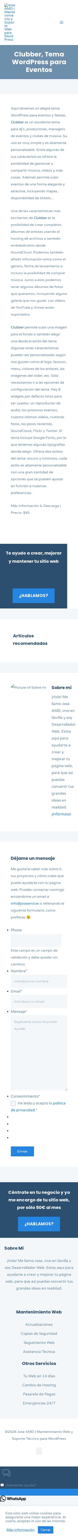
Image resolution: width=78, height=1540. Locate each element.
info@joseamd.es (25, 903)
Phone (16, 930)
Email (16, 991)
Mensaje (19, 1011)
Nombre (19, 971)
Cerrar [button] (46, 1530)
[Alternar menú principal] (61, 22)
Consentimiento (25, 1096)
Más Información (20, 1530)
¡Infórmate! (61, 814)
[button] (72, 23)
